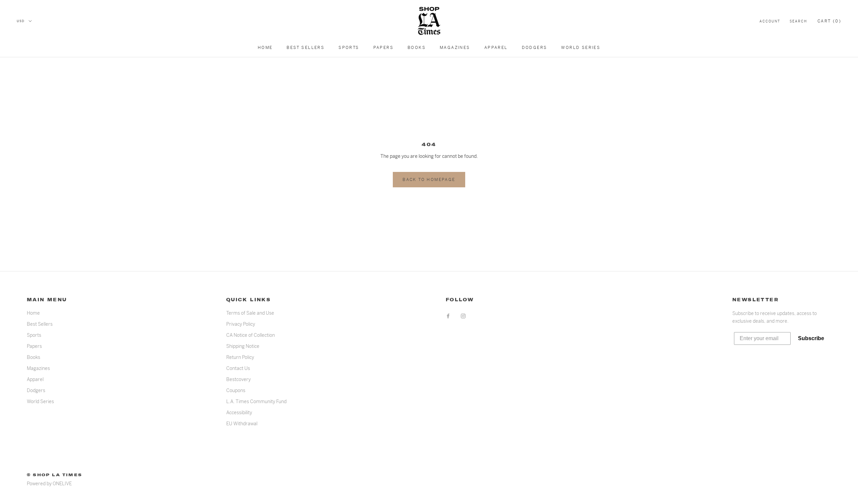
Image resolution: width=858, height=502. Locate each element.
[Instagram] (463, 315)
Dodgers (534, 47)
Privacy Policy (240, 324)
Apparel (496, 47)
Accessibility (239, 413)
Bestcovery (238, 379)
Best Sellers (305, 47)
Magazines (455, 47)
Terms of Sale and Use (250, 313)
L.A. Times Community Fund (256, 401)
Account (769, 21)
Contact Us (238, 368)
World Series (580, 47)
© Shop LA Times (54, 475)
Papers (383, 47)
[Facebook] (448, 315)
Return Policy (240, 357)
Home (265, 47)
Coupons (235, 390)
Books (417, 47)
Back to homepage (429, 179)
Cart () (829, 21)
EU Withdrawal (241, 424)
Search (798, 21)
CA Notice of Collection (250, 335)
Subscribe (811, 338)
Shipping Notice (242, 346)
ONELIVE (62, 484)
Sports (349, 47)
